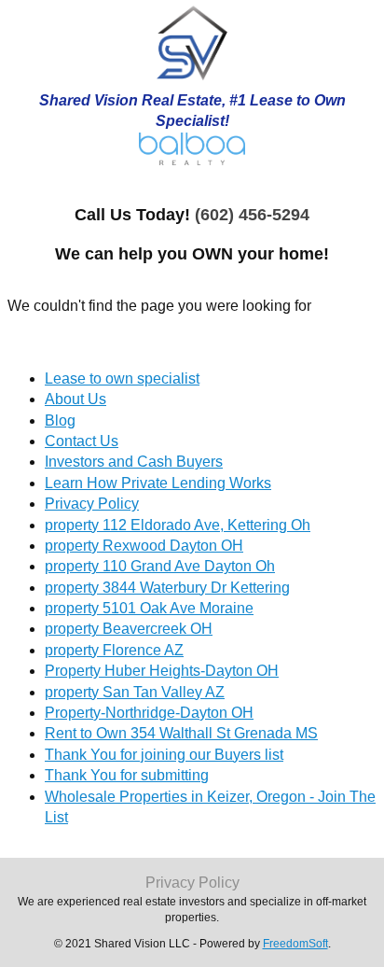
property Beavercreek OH (129, 629)
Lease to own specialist (122, 378)
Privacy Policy (92, 504)
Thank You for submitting (127, 775)
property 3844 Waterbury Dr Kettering (167, 588)
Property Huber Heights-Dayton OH (162, 671)
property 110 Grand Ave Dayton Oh (160, 566)
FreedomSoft (295, 943)
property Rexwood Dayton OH (144, 546)
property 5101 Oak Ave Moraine (149, 608)
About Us (75, 399)
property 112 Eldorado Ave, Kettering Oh (177, 525)
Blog (60, 420)
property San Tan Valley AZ (135, 692)
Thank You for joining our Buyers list (164, 755)
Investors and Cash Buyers (134, 461)
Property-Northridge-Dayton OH (149, 713)
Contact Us (81, 441)
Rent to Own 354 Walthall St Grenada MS (181, 733)
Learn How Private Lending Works (158, 483)
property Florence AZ (114, 650)
